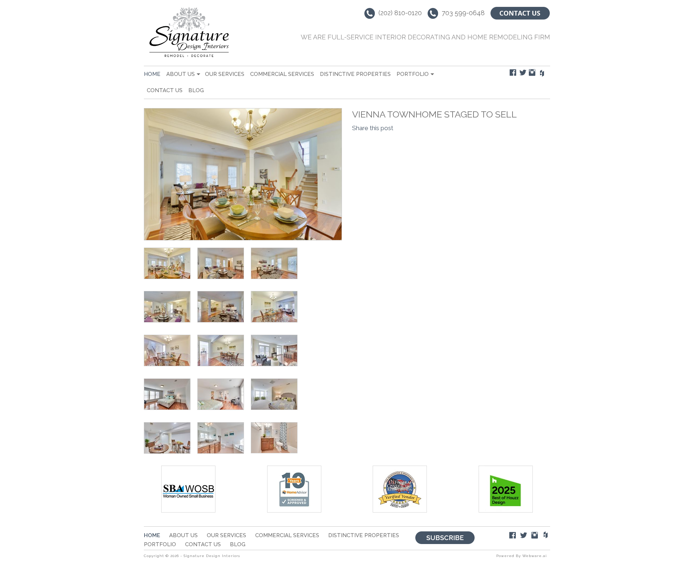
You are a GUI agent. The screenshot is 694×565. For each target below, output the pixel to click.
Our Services (224, 74)
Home (152, 74)
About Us (180, 74)
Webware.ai (534, 556)
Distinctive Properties (355, 74)
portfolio (413, 74)
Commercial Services (282, 74)
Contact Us (165, 90)
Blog (196, 90)
